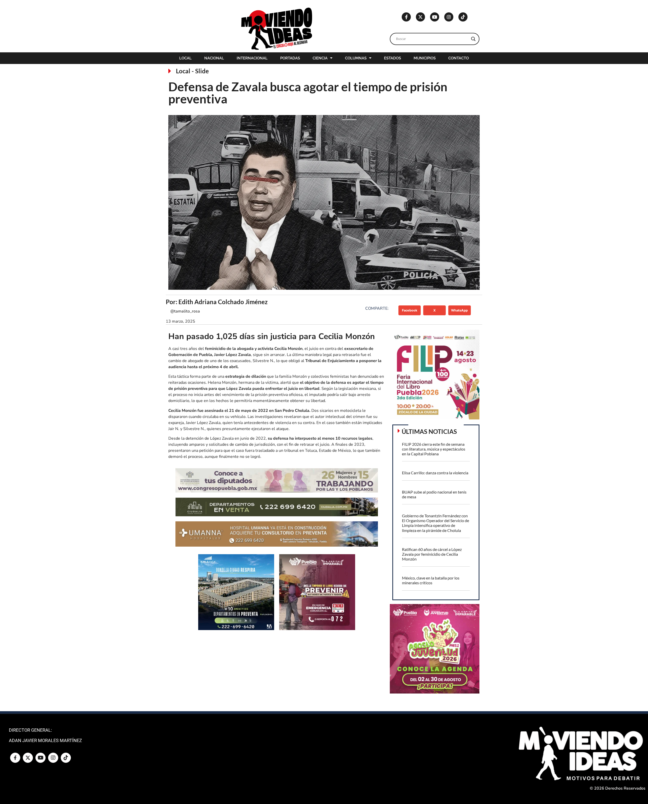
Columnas (356, 58)
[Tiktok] (463, 16)
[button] (409, 310)
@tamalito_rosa (185, 311)
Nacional (214, 58)
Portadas (290, 58)
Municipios (425, 58)
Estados (392, 58)
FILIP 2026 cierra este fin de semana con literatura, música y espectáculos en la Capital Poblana (433, 449)
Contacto (458, 58)
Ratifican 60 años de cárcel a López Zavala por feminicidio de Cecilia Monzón (432, 554)
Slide (202, 71)
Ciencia (320, 58)
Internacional (252, 58)
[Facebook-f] (406, 16)
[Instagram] (448, 16)
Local (185, 58)
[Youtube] (434, 16)
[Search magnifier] (473, 38)
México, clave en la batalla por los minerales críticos (430, 580)
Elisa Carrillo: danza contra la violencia (435, 472)
